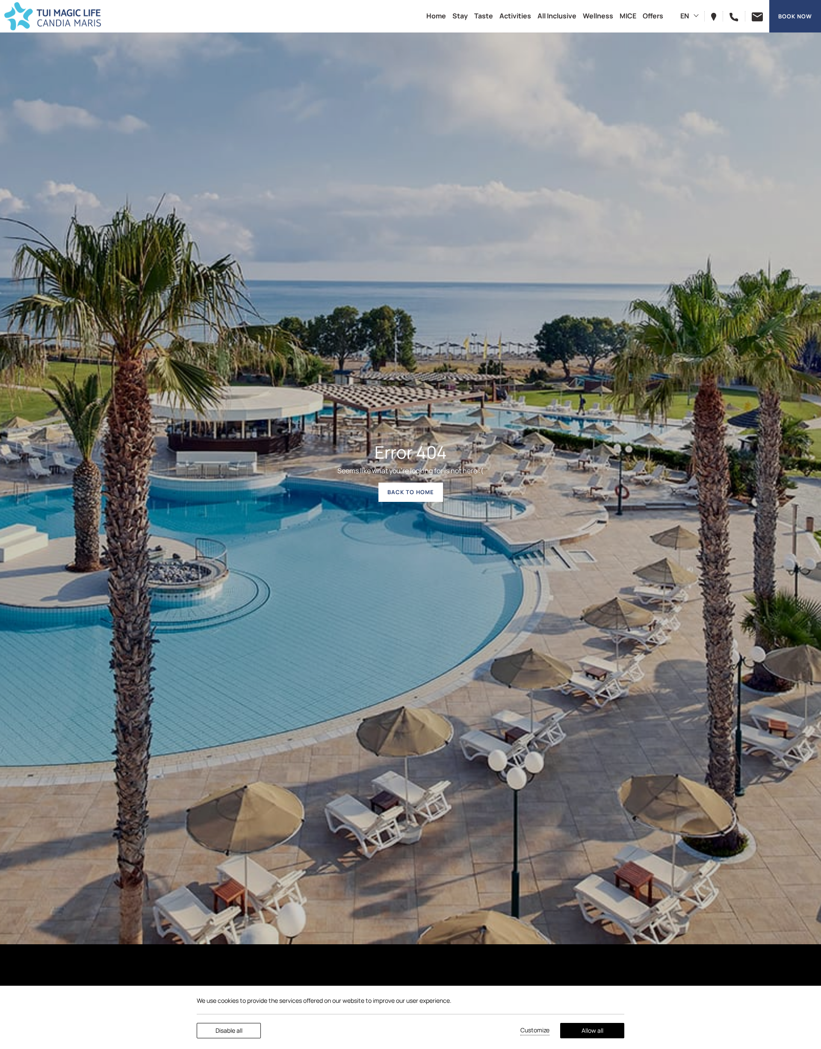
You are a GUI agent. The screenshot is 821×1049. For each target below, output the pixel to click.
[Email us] (754, 16)
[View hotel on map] (717, 16)
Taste (483, 16)
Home (436, 16)
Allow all (592, 1030)
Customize (534, 1030)
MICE (628, 16)
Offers (653, 16)
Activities (515, 16)
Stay (460, 16)
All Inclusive (556, 16)
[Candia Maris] (52, 16)
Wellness (598, 16)
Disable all (229, 1030)
